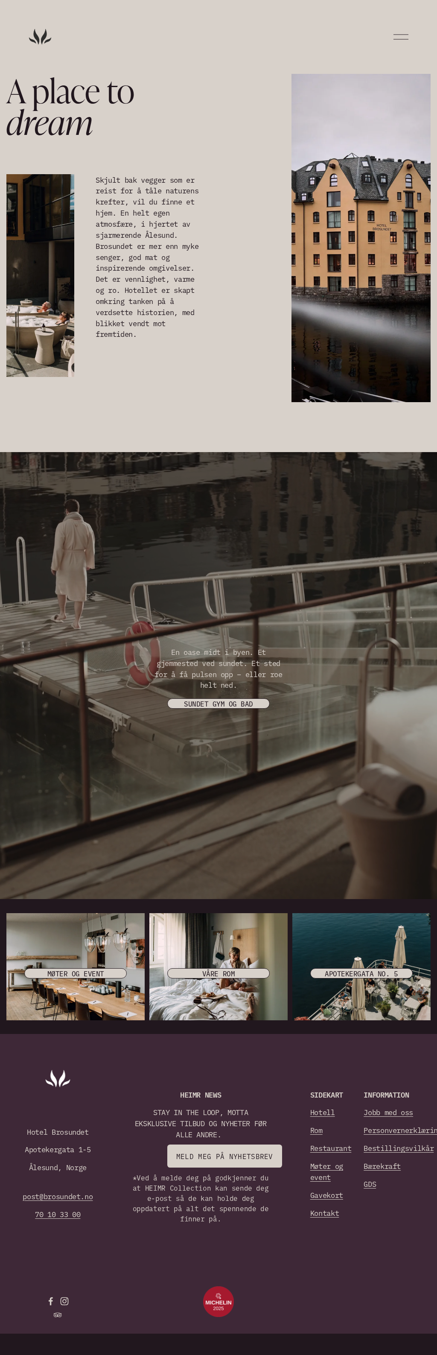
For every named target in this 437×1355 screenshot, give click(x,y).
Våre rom (218, 973)
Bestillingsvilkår (399, 1148)
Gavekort (326, 1195)
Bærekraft (382, 1166)
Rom (316, 1130)
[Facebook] (51, 1301)
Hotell (322, 1112)
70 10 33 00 (57, 1214)
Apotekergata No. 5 (361, 973)
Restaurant (331, 1148)
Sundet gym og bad (218, 703)
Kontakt (324, 1213)
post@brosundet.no (58, 1196)
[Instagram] (64, 1301)
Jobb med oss (388, 1112)
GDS (370, 1184)
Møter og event (75, 973)
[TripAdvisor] (57, 1315)
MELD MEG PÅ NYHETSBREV (224, 1156)
